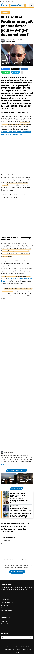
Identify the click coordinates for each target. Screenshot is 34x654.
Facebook (4, 621)
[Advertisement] (17, 155)
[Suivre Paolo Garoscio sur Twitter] (1, 465)
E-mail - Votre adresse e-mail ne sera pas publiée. (15, 559)
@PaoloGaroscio (26, 461)
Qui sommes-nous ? (7, 602)
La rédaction (5, 599)
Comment (4, 543)
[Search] (31, 637)
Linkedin (3, 626)
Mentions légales (6, 610)
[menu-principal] (31, 5)
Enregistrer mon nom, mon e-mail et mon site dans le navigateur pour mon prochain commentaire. (18, 566)
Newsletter (4, 605)
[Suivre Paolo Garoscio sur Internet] (3, 465)
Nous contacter (6, 608)
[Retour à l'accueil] (14, 5)
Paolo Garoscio (8, 452)
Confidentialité (7, 649)
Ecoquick (5, 13)
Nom (2, 553)
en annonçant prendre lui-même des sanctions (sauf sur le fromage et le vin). (16, 131)
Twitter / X (4, 624)
